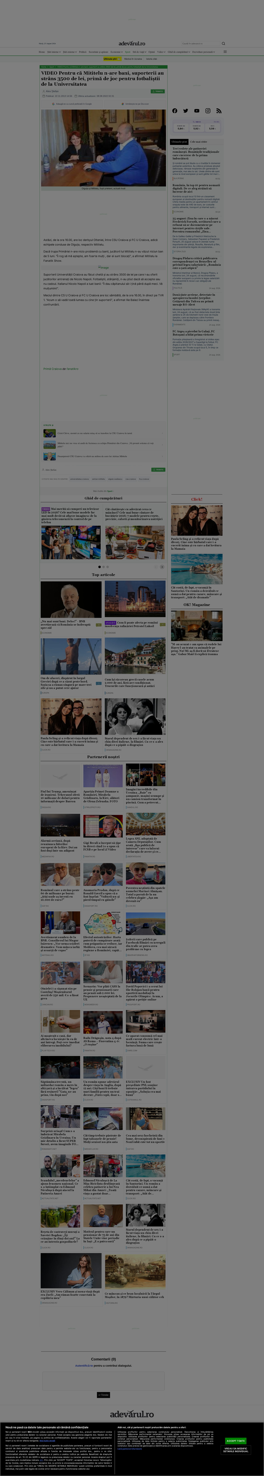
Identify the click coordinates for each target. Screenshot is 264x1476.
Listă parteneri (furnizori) (130, 1449)
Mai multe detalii (47, 1441)
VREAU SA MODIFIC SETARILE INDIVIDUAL (235, 1450)
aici (41, 1460)
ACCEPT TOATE (236, 1441)
